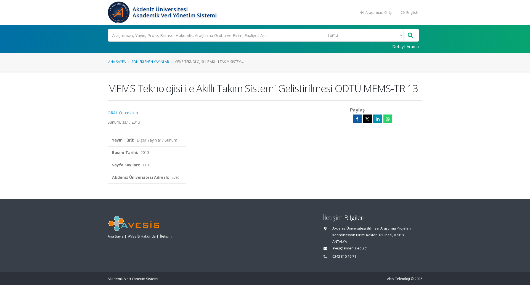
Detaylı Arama (405, 46)
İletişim (166, 236)
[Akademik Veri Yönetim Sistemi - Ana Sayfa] (119, 12)
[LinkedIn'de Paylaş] (377, 119)
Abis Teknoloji (398, 278)
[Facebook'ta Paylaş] (357, 119)
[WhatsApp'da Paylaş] (387, 119)
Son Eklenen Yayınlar (150, 61)
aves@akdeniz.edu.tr (349, 248)
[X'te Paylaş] (367, 119)
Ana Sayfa (117, 61)
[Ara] (410, 35)
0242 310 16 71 (344, 256)
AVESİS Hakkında (142, 236)
